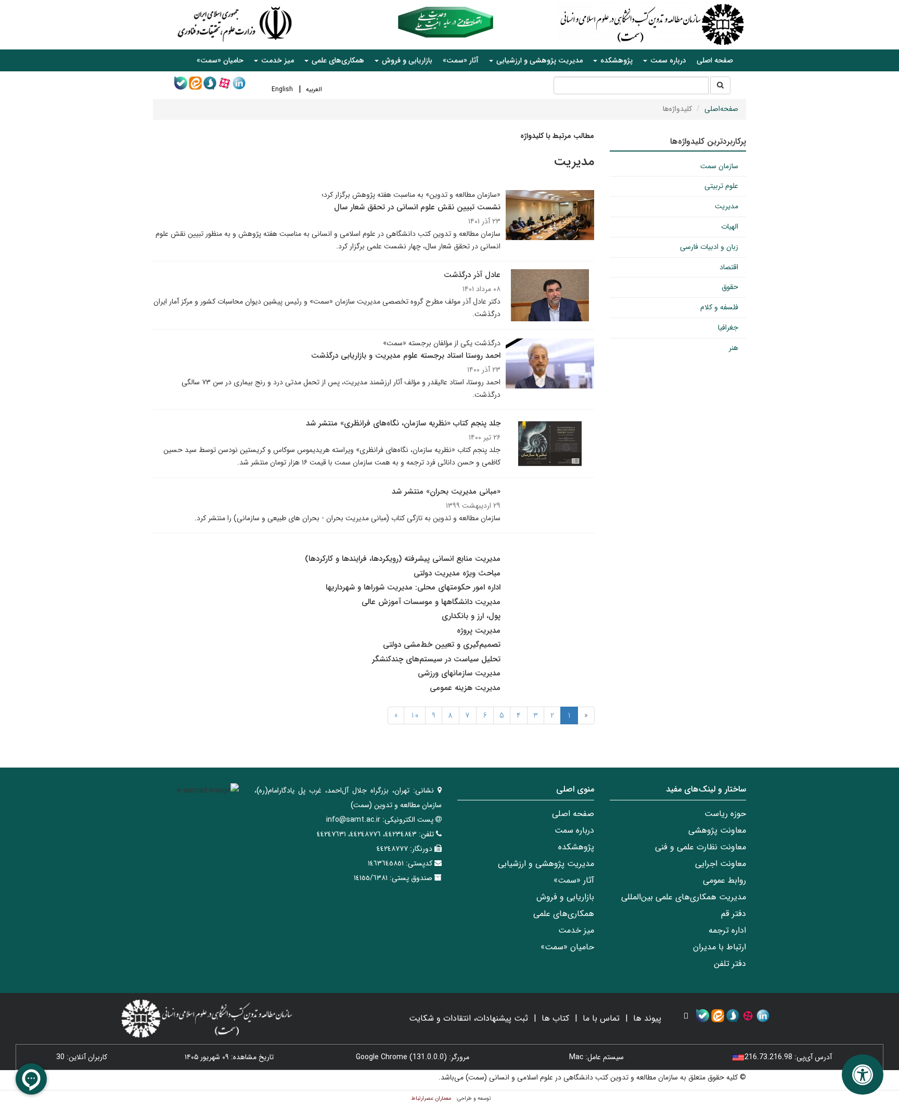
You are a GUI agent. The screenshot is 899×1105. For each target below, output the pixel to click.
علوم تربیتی (721, 186)
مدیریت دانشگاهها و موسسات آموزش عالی (431, 602)
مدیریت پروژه (478, 630)
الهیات (729, 226)
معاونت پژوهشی (717, 830)
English (282, 89)
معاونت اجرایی (720, 863)
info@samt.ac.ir (353, 819)
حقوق (730, 287)
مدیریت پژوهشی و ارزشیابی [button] (538, 60)
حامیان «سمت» (220, 60)
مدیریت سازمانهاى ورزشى (459, 673)
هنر (733, 348)
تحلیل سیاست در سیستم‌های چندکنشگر (436, 659)
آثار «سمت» (461, 60)
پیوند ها (647, 1018)
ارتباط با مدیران (719, 946)
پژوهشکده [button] (615, 60)
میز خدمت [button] (276, 60)
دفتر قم (733, 913)
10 (414, 715)
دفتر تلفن (730, 963)
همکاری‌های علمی (563, 913)
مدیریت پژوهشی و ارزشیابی (546, 863)
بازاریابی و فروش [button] (406, 60)
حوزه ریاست (725, 813)
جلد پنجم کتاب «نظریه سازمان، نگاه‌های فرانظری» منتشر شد (403, 423)
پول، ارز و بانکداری (471, 616)
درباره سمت (574, 830)
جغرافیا (728, 327)
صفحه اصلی (715, 60)
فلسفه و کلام (719, 307)
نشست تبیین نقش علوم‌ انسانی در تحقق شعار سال (417, 207)
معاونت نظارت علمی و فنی (700, 846)
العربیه (314, 89)
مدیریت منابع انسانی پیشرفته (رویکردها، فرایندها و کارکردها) (402, 558)
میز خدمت (576, 930)
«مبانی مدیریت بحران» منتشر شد (446, 491)
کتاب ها (555, 1018)
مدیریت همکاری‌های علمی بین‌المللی (683, 896)
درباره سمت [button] (667, 60)
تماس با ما (601, 1018)
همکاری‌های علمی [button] (337, 60)
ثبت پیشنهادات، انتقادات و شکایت (468, 1018)
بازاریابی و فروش (565, 896)
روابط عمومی (724, 880)
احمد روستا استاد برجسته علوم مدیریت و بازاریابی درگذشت (405, 355)
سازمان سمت (719, 166)
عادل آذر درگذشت (472, 275)
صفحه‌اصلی (721, 109)
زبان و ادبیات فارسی (709, 247)
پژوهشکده (576, 846)
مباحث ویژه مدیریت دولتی (457, 573)
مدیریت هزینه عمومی (465, 688)
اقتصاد (729, 267)
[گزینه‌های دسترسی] (862, 1074)
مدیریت (726, 206)
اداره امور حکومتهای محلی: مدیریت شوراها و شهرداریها (413, 587)
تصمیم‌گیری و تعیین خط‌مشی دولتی (441, 644)
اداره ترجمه (727, 930)
